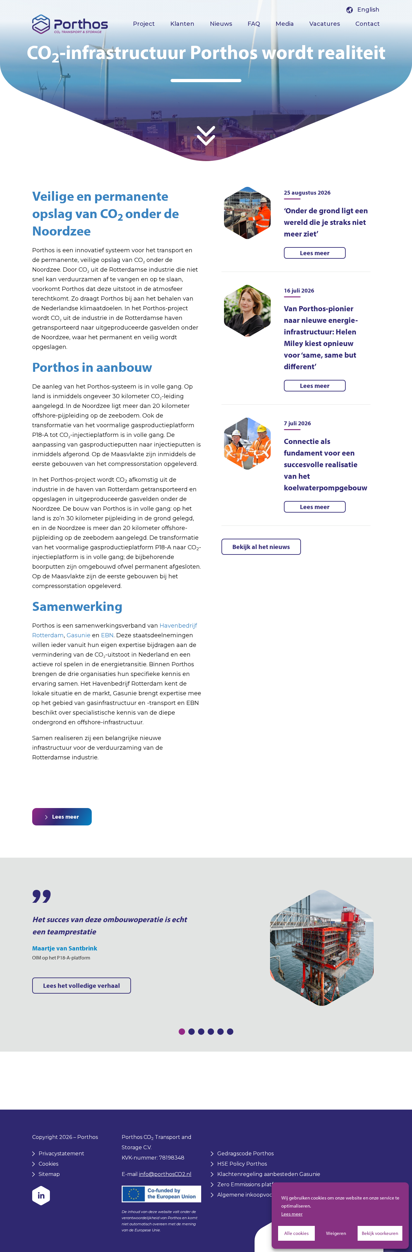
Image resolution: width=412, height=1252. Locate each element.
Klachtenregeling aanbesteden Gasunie (268, 1174)
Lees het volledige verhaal (81, 985)
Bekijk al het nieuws (261, 547)
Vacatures (324, 23)
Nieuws (221, 23)
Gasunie (78, 635)
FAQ (254, 23)
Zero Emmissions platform (250, 1184)
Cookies (48, 1164)
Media (285, 23)
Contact (367, 23)
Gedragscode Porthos (245, 1154)
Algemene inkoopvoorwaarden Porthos (268, 1195)
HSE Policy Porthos (242, 1164)
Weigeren (336, 1233)
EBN (107, 635)
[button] (182, 1031)
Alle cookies (296, 1233)
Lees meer (292, 1214)
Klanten (182, 23)
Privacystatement (61, 1154)
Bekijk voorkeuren (380, 1233)
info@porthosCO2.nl (165, 1174)
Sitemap (49, 1174)
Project (144, 23)
